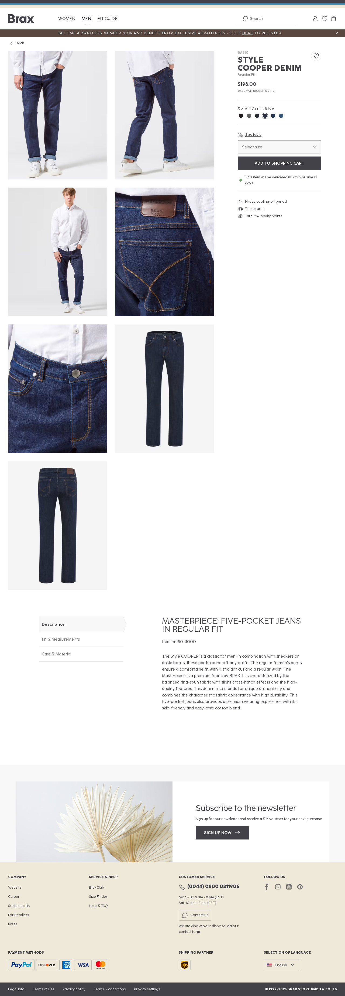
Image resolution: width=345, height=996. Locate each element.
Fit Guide (108, 19)
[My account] (315, 18)
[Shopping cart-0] (333, 18)
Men (86, 19)
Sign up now (218, 832)
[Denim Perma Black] (241, 116)
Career (13, 896)
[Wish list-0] (324, 18)
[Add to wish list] (316, 56)
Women (66, 19)
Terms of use (43, 989)
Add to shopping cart (279, 163)
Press (12, 924)
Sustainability (19, 905)
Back (20, 43)
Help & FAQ (98, 905)
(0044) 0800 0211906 (213, 887)
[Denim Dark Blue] (257, 116)
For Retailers (18, 915)
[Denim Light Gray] (249, 116)
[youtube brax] (289, 887)
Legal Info (16, 989)
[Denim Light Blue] (281, 116)
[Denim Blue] (265, 116)
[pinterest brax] (300, 887)
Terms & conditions (110, 989)
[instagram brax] (278, 887)
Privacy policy (74, 989)
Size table (253, 134)
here (247, 33)
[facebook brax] (267, 887)
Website (15, 887)
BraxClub (96, 887)
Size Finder (98, 896)
